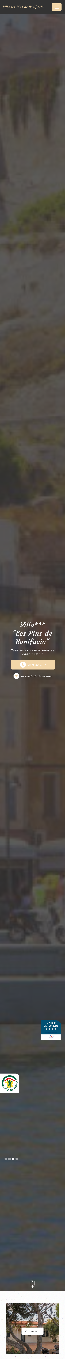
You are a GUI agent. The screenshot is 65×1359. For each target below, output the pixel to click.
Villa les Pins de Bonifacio (23, 7)
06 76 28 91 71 (37, 664)
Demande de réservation (36, 676)
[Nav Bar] (57, 6)
